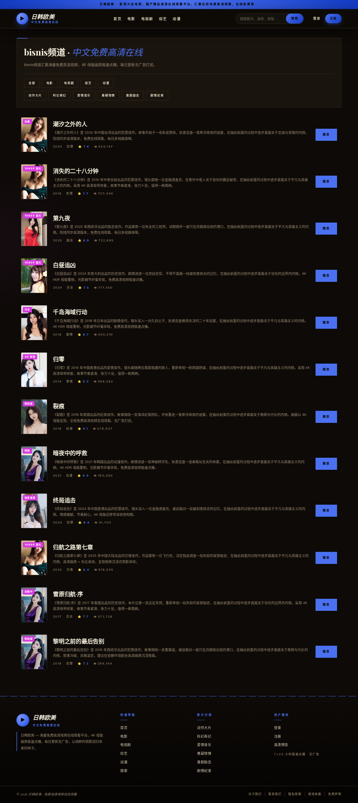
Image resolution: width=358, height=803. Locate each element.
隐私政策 (295, 794)
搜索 (294, 18)
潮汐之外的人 (70, 124)
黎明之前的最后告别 (78, 641)
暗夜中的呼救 (70, 453)
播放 (326, 134)
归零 (58, 359)
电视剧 (147, 18)
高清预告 (281, 744)
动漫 (177, 18)
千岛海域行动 (70, 312)
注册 (333, 18)
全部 (32, 83)
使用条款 (315, 794)
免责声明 (334, 794)
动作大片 (35, 95)
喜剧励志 (132, 95)
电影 (131, 18)
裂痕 (58, 406)
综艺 (163, 18)
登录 (317, 18)
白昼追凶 (64, 265)
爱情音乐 (84, 95)
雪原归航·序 (68, 594)
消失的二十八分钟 (76, 171)
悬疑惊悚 (108, 95)
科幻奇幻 (59, 95)
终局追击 (64, 500)
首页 (117, 18)
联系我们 (275, 794)
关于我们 (255, 794)
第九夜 (61, 218)
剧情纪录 (157, 95)
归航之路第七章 (73, 547)
